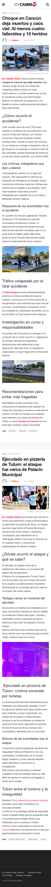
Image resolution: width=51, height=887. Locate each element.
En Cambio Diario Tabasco (13, 872)
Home (4, 13)
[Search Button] (47, 4)
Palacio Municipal (17, 839)
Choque (22, 431)
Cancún (12, 431)
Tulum (5, 829)
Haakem (15, 40)
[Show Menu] (3, 4)
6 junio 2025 (29, 40)
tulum (43, 839)
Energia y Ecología (24, 875)
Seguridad (33, 839)
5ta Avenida (7, 875)
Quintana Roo (14, 13)
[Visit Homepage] (25, 4)
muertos (33, 431)
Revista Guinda (34, 872)
